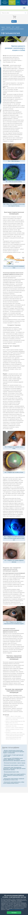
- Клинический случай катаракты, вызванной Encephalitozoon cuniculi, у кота (13, 779)
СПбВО (17, 2)
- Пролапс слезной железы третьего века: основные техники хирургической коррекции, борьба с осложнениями (13, 751)
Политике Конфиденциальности (16, 909)
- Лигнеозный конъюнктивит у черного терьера (14, 762)
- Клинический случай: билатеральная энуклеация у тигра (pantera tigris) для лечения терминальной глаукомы (14, 768)
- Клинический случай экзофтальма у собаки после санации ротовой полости (13, 782)
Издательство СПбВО (12, 2)
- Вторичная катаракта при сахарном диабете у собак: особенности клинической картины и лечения (14, 775)
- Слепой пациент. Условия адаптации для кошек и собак (13, 755)
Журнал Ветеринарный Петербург (5, 2)
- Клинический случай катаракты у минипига (13, 765)
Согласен (14, 912)
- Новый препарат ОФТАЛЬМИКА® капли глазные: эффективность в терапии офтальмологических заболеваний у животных (14, 759)
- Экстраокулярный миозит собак (11, 771)
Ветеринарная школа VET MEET (24, 2)
